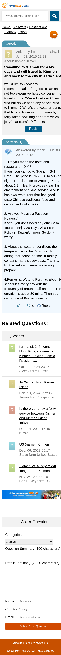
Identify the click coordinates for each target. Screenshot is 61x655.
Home (6, 27)
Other (22, 32)
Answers (19, 27)
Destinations (38, 27)
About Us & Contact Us (30, 643)
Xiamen (10, 32)
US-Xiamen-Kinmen (34, 444)
